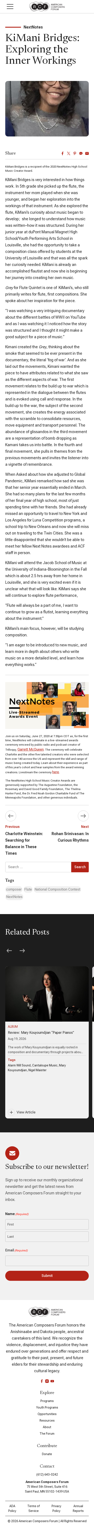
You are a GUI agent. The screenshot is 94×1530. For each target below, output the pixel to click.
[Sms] (81, 153)
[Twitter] (68, 153)
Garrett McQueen (30, 749)
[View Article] (47, 1042)
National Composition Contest (57, 889)
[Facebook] (62, 153)
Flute (28, 889)
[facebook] (42, 1381)
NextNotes (14, 897)
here (55, 772)
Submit (47, 1276)
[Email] (87, 153)
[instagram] (47, 1381)
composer (14, 889)
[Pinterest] (75, 153)
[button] (10, 6)
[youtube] (52, 1381)
